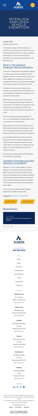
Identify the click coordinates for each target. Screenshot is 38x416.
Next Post (27, 202)
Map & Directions (19, 302)
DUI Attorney (13, 167)
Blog (19, 278)
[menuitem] (11, 407)
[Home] (18, 5)
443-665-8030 (19, 250)
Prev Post (10, 202)
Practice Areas (19, 270)
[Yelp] (17, 387)
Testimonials (19, 281)
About (19, 263)
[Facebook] (20, 387)
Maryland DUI (15, 196)
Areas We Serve (19, 274)
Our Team (19, 267)
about (32, 110)
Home (19, 259)
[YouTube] (24, 387)
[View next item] (12, 227)
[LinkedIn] (14, 387)
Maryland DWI (24, 196)
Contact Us (19, 285)
